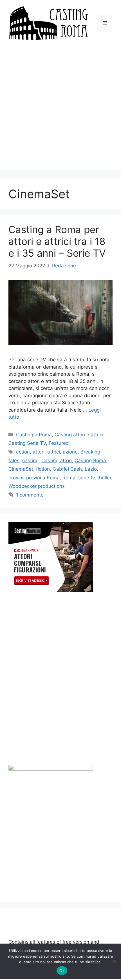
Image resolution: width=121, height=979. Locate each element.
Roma (68, 478)
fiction (43, 469)
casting (30, 460)
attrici (53, 452)
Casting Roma (90, 460)
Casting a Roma (34, 434)
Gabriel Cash (67, 469)
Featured (59, 443)
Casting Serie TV (27, 443)
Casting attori (56, 460)
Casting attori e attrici (79, 434)
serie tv (86, 478)
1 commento (30, 495)
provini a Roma (43, 478)
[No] (114, 961)
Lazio (91, 469)
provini (15, 478)
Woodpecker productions (36, 486)
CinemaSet (20, 469)
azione (70, 452)
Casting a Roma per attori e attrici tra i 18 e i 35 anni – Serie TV (57, 241)
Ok (61, 970)
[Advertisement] (60, 109)
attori (38, 452)
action (23, 452)
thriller (104, 478)
